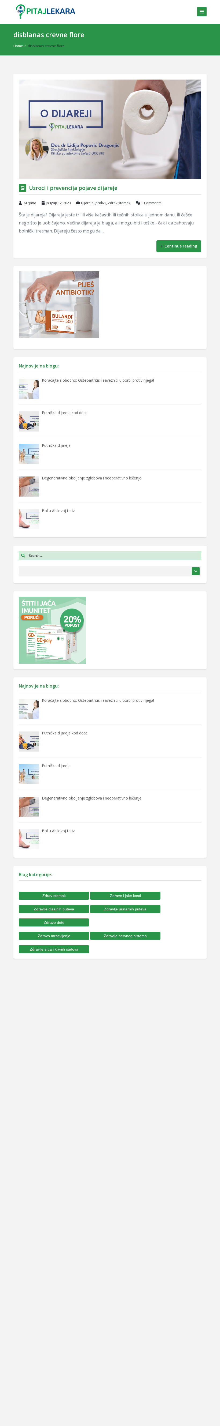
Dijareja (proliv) (93, 202)
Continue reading (180, 246)
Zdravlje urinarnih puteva (125, 909)
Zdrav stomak (119, 202)
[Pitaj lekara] (45, 11)
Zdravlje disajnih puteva (54, 909)
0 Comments (151, 202)
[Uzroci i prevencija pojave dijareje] (110, 129)
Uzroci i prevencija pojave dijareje (73, 188)
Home (18, 45)
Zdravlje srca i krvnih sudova (54, 949)
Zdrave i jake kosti (125, 896)
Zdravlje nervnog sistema (125, 936)
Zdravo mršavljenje (54, 936)
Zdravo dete (54, 922)
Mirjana (30, 202)
